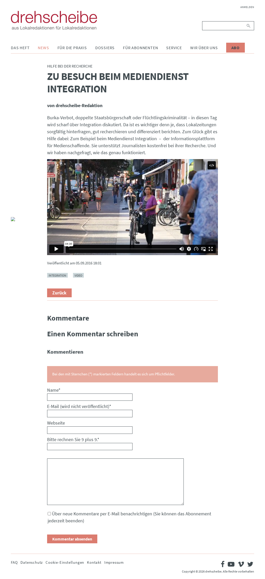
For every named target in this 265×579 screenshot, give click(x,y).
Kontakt (94, 562)
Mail (15, 209)
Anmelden (247, 7)
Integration (57, 275)
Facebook (15, 184)
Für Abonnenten (140, 47)
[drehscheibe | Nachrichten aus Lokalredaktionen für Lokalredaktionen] (54, 20)
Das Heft (20, 47)
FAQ (14, 562)
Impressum (114, 562)
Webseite (56, 423)
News (43, 47)
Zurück (59, 293)
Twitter (15, 196)
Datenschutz (31, 562)
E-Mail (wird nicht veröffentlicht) (79, 406)
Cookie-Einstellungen (65, 562)
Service (174, 47)
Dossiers (105, 47)
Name (54, 390)
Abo (235, 47)
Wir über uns (204, 47)
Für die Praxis (72, 47)
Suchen (249, 25)
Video (78, 275)
